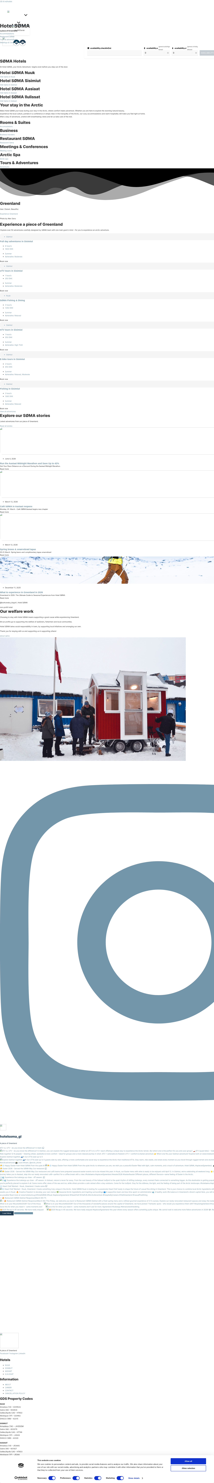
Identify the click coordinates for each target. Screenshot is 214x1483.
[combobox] (114, 53)
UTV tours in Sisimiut (11, 271)
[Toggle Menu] (18, 22)
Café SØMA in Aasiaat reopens (16, 506)
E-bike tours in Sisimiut (12, 359)
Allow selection (188, 1468)
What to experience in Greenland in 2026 (21, 592)
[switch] (76, 1478)
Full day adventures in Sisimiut (16, 241)
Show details (134, 1478)
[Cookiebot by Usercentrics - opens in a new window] (21, 1478)
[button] (25, 15)
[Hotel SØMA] (7, 45)
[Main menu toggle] (6, 6)
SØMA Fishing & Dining (12, 300)
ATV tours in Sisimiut (11, 330)
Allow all (188, 1461)
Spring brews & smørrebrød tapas (18, 549)
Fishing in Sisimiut (10, 389)
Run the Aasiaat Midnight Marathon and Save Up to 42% (29, 463)
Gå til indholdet (6, 1)
